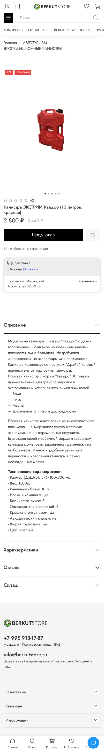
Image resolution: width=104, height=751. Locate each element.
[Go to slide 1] (45, 193)
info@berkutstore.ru (25, 654)
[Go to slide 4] (55, 193)
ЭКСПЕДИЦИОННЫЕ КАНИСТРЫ (33, 48)
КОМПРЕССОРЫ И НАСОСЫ (26, 29)
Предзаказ (43, 234)
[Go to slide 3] (52, 193)
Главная (10, 43)
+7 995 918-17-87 (23, 638)
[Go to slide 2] (48, 193)
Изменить (30, 269)
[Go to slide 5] (58, 193)
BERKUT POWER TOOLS (72, 29)
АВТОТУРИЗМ (35, 43)
